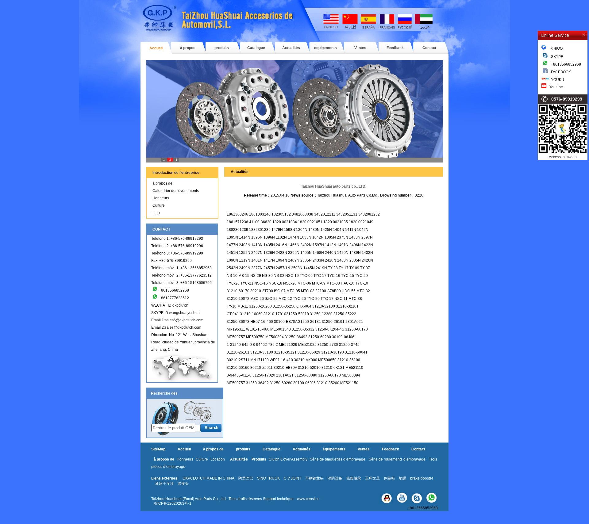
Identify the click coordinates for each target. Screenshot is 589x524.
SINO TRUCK (268, 478)
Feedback (395, 48)
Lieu (156, 213)
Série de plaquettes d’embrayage (337, 459)
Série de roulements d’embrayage (397, 459)
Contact (429, 48)
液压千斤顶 (164, 483)
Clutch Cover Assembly (288, 459)
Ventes (360, 48)
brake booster (421, 478)
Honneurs (160, 198)
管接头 (183, 483)
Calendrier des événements (175, 191)
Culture (158, 205)
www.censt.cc (308, 499)
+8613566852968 (566, 64)
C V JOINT (292, 478)
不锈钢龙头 (314, 478)
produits (221, 48)
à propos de (162, 183)
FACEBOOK (561, 72)
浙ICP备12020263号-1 (172, 503)
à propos (187, 48)
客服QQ (554, 48)
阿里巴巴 (245, 478)
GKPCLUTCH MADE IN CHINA (208, 478)
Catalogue (256, 48)
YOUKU (557, 80)
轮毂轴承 (353, 478)
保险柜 (389, 478)
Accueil (156, 48)
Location (217, 459)
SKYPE (557, 57)
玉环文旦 (372, 478)
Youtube (556, 87)
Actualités (291, 48)
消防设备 (335, 478)
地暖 (402, 478)
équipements (325, 48)
